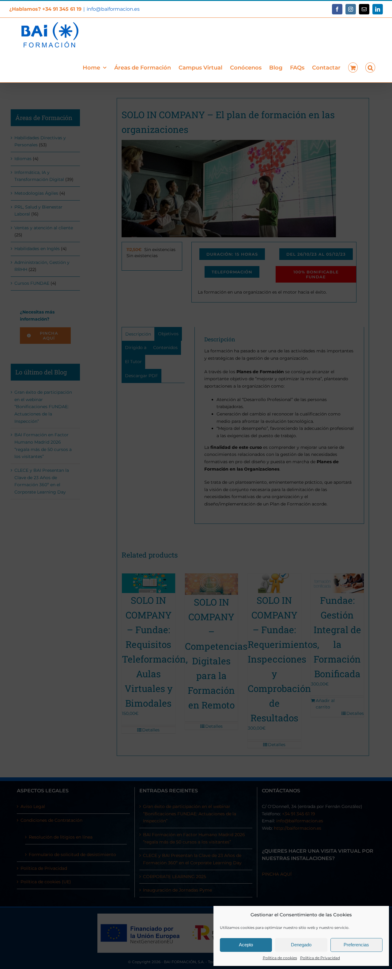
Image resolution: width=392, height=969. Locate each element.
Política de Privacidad (320, 958)
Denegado (301, 944)
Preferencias (356, 944)
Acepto (246, 944)
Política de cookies (280, 958)
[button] (370, 67)
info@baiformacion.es (113, 9)
